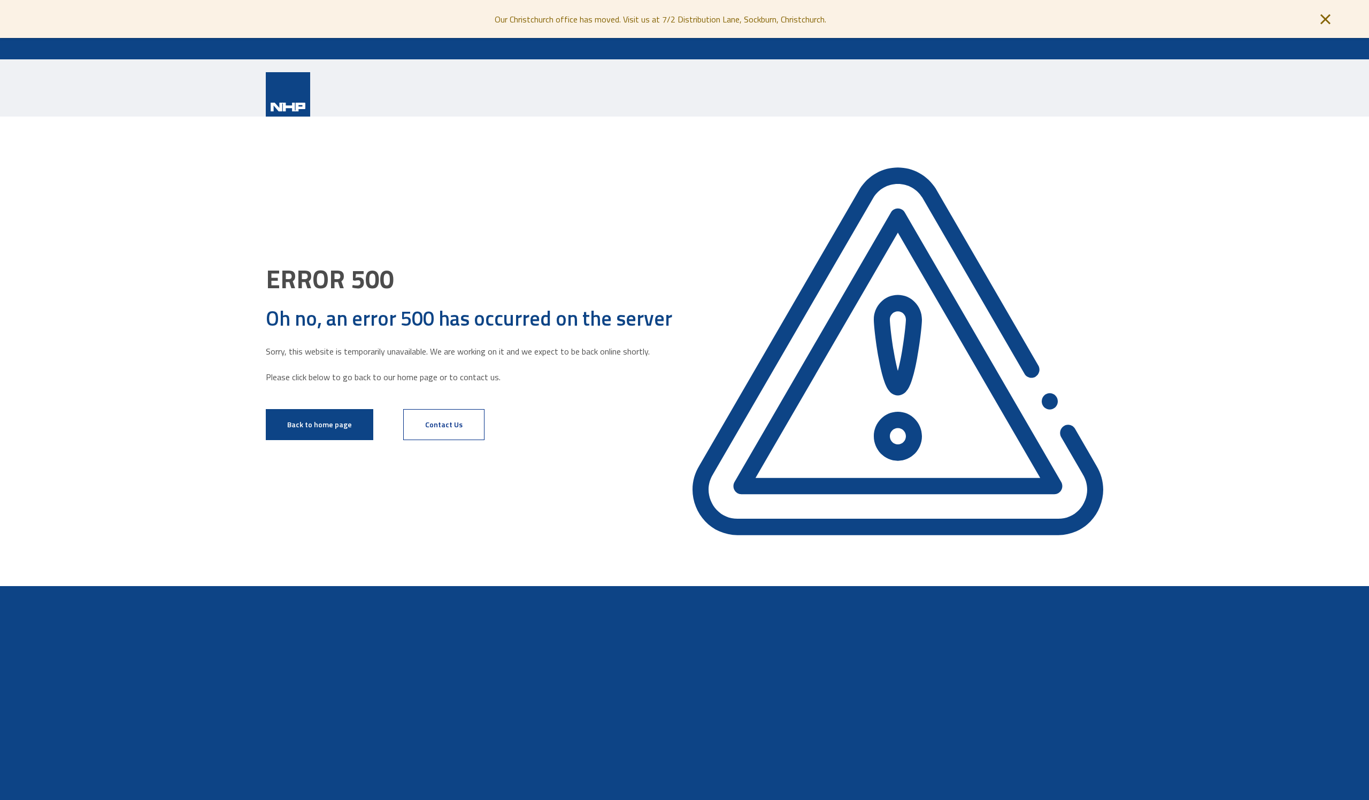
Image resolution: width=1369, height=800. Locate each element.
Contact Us (444, 424)
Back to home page (319, 424)
